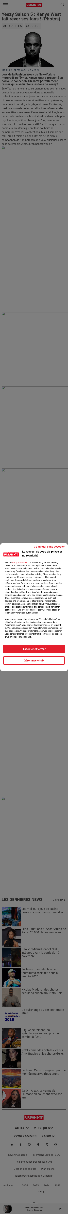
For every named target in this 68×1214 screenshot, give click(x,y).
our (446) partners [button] (20, 562)
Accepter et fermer (34, 649)
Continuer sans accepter (49, 546)
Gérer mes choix (34, 660)
